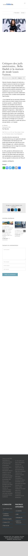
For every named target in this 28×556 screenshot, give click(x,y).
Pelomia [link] (19, 539)
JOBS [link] (17, 514)
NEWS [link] (24, 78)
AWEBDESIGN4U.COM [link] (18, 537)
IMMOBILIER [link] (19, 517)
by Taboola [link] (4, 125)
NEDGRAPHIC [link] (9, 539)
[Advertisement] (14, 48)
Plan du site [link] (6, 525)
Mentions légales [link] (7, 519)
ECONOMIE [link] (19, 511)
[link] (8, 4)
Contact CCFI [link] (6, 522)
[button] (3, 231)
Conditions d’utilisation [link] (6, 514)
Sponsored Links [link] (6, 127)
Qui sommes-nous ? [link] (7, 509)
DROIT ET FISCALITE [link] (18, 522)
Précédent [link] (16, 12)
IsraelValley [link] (17, 536)
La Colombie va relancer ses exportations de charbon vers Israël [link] (20, 232)
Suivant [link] (22, 12)
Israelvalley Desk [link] (7, 78)
